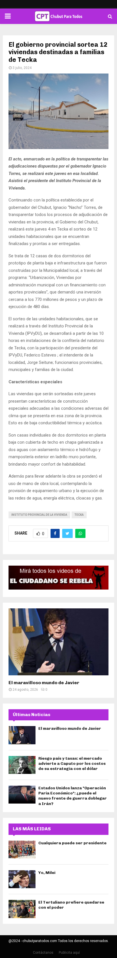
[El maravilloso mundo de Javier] (58, 641)
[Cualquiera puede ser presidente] (22, 850)
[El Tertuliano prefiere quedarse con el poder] (22, 909)
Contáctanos (43, 953)
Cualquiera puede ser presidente (72, 843)
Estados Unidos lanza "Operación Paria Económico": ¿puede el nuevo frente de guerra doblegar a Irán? (72, 796)
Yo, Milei (46, 872)
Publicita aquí (69, 953)
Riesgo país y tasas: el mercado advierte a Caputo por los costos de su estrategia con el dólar (72, 763)
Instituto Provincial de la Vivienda (39, 514)
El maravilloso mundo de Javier (44, 682)
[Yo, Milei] (22, 879)
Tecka (79, 514)
